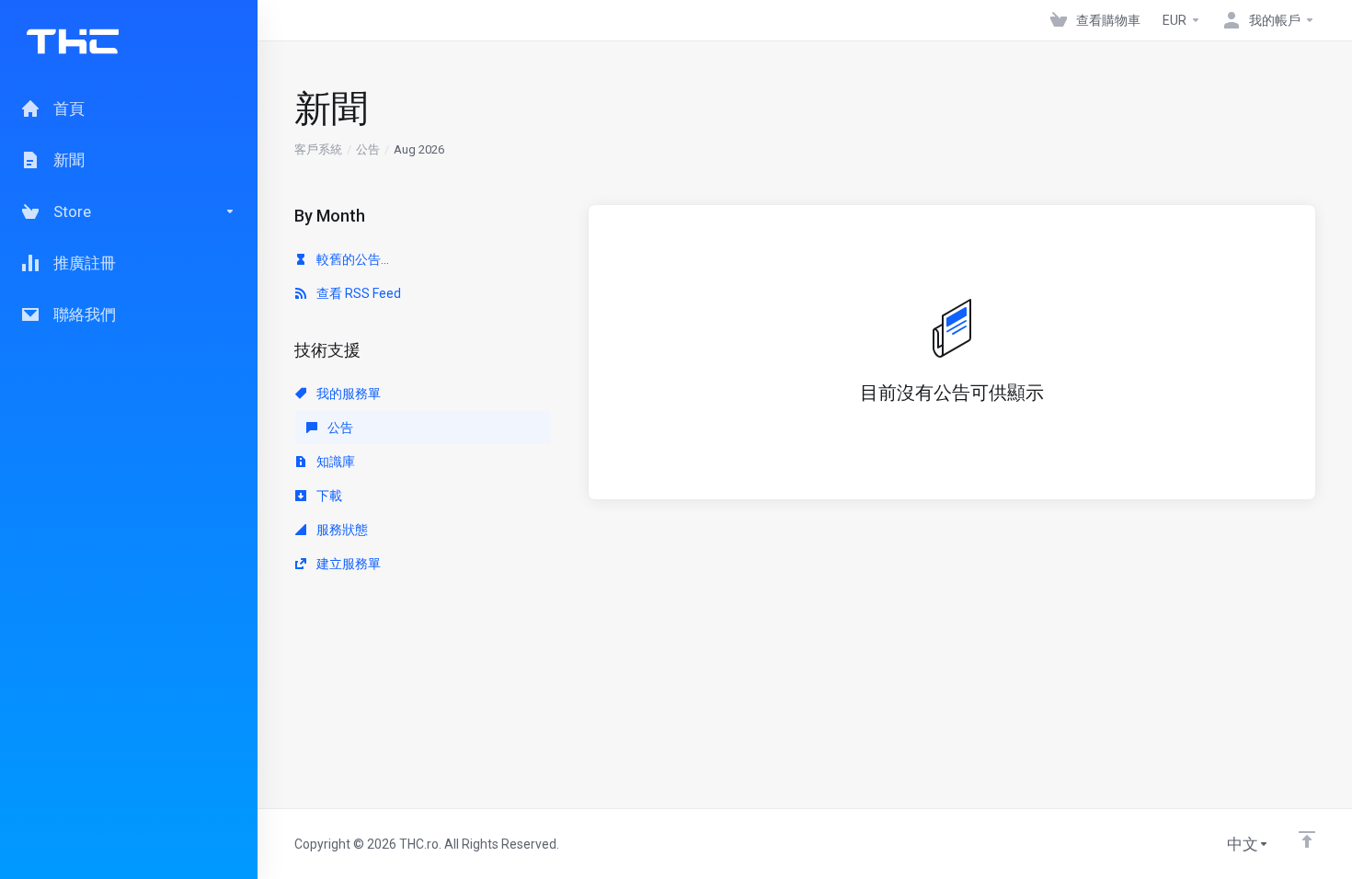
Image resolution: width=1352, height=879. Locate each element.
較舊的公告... (351, 259)
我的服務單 (347, 393)
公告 (368, 149)
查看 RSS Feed (357, 293)
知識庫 (334, 461)
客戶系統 (318, 149)
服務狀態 (341, 529)
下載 (328, 495)
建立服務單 (347, 563)
